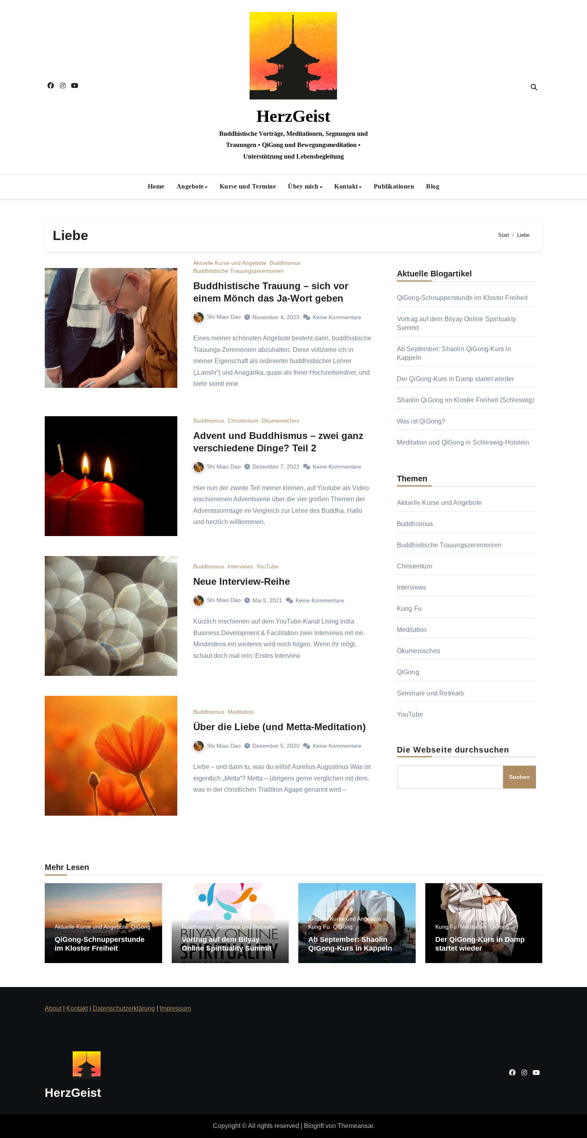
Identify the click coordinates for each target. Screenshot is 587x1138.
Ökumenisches (280, 420)
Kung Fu (409, 608)
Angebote (190, 186)
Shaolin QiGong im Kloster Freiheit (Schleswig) (465, 400)
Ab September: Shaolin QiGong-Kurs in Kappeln (350, 943)
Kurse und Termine (248, 186)
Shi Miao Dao (224, 317)
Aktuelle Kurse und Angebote (229, 263)
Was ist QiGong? (421, 421)
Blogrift (314, 1125)
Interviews (240, 566)
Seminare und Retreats (430, 693)
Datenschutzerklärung (124, 1008)
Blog (432, 186)
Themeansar (355, 1125)
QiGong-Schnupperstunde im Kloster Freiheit (462, 297)
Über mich (303, 186)
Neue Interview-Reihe (241, 581)
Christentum (243, 420)
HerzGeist (293, 116)
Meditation (241, 712)
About (53, 1008)
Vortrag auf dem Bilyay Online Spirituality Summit (227, 943)
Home (156, 186)
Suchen (519, 777)
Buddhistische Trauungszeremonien (238, 271)
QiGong (408, 672)
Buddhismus (285, 263)
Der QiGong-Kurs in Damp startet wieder (455, 378)
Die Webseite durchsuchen (453, 749)
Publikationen (394, 186)
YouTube (267, 566)
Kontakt (346, 186)
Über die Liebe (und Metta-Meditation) (279, 726)
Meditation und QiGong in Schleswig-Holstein (463, 442)
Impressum (175, 1008)
